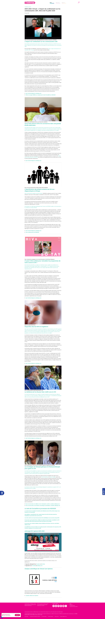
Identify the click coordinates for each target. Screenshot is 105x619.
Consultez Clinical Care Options (31, 595)
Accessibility (26, 616)
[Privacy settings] (2, 617)
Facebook (38, 564)
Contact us (71, 604)
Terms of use (57, 616)
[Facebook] (61, 606)
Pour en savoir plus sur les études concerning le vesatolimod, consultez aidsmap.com (42, 505)
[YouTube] (63, 606)
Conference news (28, 7)
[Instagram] (66, 606)
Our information (44, 616)
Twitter (43, 564)
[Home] (37, 3)
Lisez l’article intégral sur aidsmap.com (33, 93)
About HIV (57, 2)
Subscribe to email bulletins (74, 606)
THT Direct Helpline (72, 605)
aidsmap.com (39, 565)
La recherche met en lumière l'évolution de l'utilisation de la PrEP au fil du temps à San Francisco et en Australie (42, 511)
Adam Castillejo (52, 477)
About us (63, 2)
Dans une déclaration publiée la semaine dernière (33, 193)
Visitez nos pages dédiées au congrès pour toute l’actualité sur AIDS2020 (40, 95)
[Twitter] (53, 606)
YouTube (34, 565)
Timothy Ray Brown (45, 477)
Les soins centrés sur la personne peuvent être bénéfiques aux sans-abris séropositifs (42, 518)
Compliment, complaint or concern (35, 616)
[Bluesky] (56, 606)
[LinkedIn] (58, 606)
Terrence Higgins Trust (63, 616)
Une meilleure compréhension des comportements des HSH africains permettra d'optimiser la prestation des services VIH (41, 515)
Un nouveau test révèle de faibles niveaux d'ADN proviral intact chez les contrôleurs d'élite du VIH (42, 524)
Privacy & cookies (50, 616)
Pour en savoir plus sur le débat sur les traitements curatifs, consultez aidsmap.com (42, 504)
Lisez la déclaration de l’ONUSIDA (32, 232)
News (51, 2)
